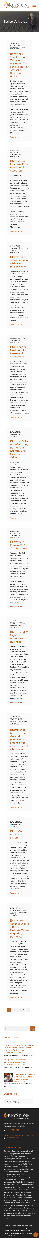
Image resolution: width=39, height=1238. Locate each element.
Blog (12, 47)
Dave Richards (17, 43)
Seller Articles (19, 47)
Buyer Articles (19, 624)
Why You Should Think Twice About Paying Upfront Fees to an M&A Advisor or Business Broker (19, 1047)
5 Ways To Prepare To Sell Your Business (19, 545)
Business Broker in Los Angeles (21, 1225)
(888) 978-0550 (12, 1130)
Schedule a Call (12, 1138)
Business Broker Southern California (15, 1228)
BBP (13, 338)
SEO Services (26, 1233)
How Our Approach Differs (16, 834)
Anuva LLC (7, 1236)
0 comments (14, 49)
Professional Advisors (18, 721)
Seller (12, 723)
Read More (14, 137)
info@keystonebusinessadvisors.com (19, 1135)
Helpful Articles (16, 720)
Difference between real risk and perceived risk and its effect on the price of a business (19, 739)
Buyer (12, 910)
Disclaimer (7, 1225)
